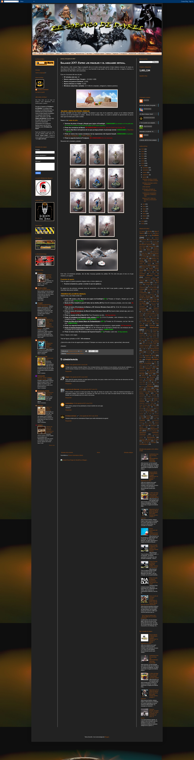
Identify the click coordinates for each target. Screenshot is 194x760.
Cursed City (154, 292)
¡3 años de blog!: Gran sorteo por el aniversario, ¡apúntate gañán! (154, 495)
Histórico (154, 345)
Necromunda (142, 377)
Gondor (141, 333)
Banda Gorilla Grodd (154, 256)
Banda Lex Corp (152, 261)
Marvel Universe (149, 367)
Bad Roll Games (144, 248)
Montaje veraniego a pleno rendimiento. (149, 183)
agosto (145, 177)
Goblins (154, 331)
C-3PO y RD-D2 (86, 136)
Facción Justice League (151, 315)
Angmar (148, 237)
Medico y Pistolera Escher (44, 289)
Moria (157, 373)
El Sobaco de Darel (70, 416)
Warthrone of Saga (153, 439)
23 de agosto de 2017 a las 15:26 (88, 416)
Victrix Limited (144, 425)
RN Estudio (152, 394)
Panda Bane (142, 384)
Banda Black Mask (147, 255)
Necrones (152, 377)
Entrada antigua (128, 452)
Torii (142, 417)
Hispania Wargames (144, 345)
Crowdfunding (143, 292)
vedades (157, 423)
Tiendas (147, 415)
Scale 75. (141, 398)
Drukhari (144, 299)
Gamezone (147, 330)
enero (144, 218)
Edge (147, 301)
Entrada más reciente (67, 452)
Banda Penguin (154, 265)
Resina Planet (144, 393)
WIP (155, 441)
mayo (144, 209)
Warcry (141, 427)
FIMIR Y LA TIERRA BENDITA (48, 409)
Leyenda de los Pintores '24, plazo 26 (49, 394)
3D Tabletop (142, 231)
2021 (142, 156)
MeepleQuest (142, 370)
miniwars (40, 425)
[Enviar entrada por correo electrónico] (86, 351)
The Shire (149, 413)
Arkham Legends (146, 241)
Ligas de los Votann (144, 365)
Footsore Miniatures (146, 321)
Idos (142, 348)
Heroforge (147, 342)
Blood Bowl (65, 53)
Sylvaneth (148, 410)
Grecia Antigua (152, 335)
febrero (145, 216)
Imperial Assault (154, 348)
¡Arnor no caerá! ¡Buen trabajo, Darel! (142, 114)
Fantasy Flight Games (151, 318)
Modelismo (141, 372)
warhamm (152, 427)
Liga (156, 363)
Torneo (148, 417)
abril (144, 211)
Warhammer (143, 429)
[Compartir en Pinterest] (97, 351)
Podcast (141, 388)
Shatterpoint (149, 398)
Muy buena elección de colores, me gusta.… (144, 105)
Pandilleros (150, 384)
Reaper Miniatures (143, 391)
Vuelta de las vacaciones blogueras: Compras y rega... (149, 194)
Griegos (154, 336)
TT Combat (156, 417)
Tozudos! (40, 273)
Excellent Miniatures (154, 310)
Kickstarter (148, 357)
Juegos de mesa (150, 355)
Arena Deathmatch (154, 239)
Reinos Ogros (153, 391)
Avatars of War (152, 246)
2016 (142, 221)
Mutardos (154, 375)
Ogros (152, 380)
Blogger (107, 737)
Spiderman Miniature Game (146, 403)
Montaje (77, 353)
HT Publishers (155, 347)
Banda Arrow (155, 251)
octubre (145, 172)
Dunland (141, 301)
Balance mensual (71, 353)
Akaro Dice (150, 233)
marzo (144, 213)
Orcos (149, 382)
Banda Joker (145, 258)
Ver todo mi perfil (40, 92)
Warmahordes (151, 437)
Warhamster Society (43, 391)
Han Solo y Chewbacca (71, 136)
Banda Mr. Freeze (145, 263)
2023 (142, 151)
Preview (148, 388)
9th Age (149, 231)
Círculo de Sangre (152, 287)
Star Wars (89, 53)
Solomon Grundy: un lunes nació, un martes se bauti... (150, 180)
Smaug (149, 400)
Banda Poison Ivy (147, 267)
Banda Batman (154, 253)
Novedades (150, 379)
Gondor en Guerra (152, 333)
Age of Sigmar (50, 53)
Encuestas (142, 306)
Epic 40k (153, 306)
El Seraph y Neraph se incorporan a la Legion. (149, 190)
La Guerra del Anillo (150, 361)
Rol (147, 396)
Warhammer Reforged (151, 430)
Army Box (154, 241)
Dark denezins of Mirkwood (146, 294)
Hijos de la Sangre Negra (149, 343)
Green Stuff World (144, 336)
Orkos (155, 382)
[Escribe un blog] (91, 351)
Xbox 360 (146, 442)
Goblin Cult (147, 331)
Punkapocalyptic (99, 53)
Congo (148, 289)
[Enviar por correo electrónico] (90, 351)
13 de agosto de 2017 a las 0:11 (88, 389)
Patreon (157, 384)
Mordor (151, 374)
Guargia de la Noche (154, 338)
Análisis (155, 235)
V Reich (149, 422)
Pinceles (143, 386)
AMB (148, 235)
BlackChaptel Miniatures (145, 279)
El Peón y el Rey (42, 318)
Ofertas (141, 380)
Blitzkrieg (150, 280)
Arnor (140, 243)
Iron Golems (149, 352)
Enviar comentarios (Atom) (75, 455)
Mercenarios (153, 370)
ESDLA (58, 53)
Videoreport (154, 425)
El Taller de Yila (153, 303)
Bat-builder (153, 273)
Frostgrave (124, 53)
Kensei (141, 357)
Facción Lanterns (143, 316)
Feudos (148, 320)
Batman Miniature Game (149, 275)
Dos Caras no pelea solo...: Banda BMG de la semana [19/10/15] (149, 617)
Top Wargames (155, 415)
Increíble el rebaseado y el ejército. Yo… (143, 131)
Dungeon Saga (153, 299)
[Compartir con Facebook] (95, 351)
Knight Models (152, 359)
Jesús (67, 364)
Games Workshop (149, 327)
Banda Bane (144, 253)
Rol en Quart (153, 396)
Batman (108, 53)
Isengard (156, 352)
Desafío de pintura (144, 298)
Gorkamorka (142, 335)
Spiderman (153, 401)
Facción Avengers (146, 311)
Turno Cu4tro (145, 418)
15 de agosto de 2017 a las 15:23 (83, 403)
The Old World (151, 411)
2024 (142, 149)
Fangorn (141, 318)
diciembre (145, 167)
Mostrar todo (52, 445)
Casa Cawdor (153, 286)
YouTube (153, 442)
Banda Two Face (145, 272)
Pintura (149, 53)
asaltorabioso (69, 403)
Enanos (154, 304)
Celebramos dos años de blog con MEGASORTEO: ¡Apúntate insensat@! (153, 457)
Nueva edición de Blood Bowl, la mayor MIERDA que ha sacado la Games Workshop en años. (149, 476)
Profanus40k (41, 376)
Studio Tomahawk (149, 408)
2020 (142, 158)
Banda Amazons (146, 251)
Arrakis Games (147, 243)
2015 (142, 223)
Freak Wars (148, 323)
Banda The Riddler (152, 270)
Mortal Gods (132, 53)
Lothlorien (154, 365)
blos (154, 282)
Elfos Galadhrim (143, 304)
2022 (142, 154)
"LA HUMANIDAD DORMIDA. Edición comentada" (49, 344)
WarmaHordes (80, 53)
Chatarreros (142, 287)
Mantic (141, 367)
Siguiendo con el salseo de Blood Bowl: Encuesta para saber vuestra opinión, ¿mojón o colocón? (150, 514)
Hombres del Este (144, 347)
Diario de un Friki (42, 356)
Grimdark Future (143, 338)
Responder (68, 371)
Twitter (155, 418)
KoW (72, 53)
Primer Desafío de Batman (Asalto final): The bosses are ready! (153, 581)
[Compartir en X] (93, 351)
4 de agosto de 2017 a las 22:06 (78, 364)
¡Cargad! (40, 303)
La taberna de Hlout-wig (72, 389)
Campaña (147, 284)
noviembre (146, 170)
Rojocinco (141, 396)
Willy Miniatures (146, 441)
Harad (142, 340)
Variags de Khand (148, 423)
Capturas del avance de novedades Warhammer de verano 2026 (49, 429)
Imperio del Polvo (146, 350)
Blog (157, 280)
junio (144, 206)
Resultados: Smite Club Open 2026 (49, 276)
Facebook (154, 316)
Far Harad (141, 320)
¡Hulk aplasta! (146, 187)
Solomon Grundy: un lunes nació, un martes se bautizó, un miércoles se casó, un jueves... (150, 714)
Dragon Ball (156, 297)
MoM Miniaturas (151, 372)
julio (144, 204)
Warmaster (142, 439)
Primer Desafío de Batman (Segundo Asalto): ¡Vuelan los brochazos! (153, 564)
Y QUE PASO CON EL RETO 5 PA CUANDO (144, 140)
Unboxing (142, 420)
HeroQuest (141, 53)
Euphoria (115, 53)
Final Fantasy (155, 320)
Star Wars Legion (144, 406)
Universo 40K (41, 340)
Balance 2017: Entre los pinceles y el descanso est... (149, 200)
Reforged (40, 405)
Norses (141, 379)
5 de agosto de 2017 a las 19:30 (79, 377)
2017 (142, 165)
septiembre (146, 174)
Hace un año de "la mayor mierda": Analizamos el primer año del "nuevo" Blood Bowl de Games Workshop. (149, 600)
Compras (141, 289)
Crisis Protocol (151, 291)
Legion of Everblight (145, 363)
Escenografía (143, 308)
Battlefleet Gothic (150, 277)
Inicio (34, 53)
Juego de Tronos (145, 353)
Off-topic (147, 380)
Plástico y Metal (42, 288)
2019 (142, 161)
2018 (142, 163)
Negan (67, 377)
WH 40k (41, 53)
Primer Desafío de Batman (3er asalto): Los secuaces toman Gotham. (153, 548)
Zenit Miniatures (143, 444)
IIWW (146, 348)
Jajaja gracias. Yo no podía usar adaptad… (144, 123)
